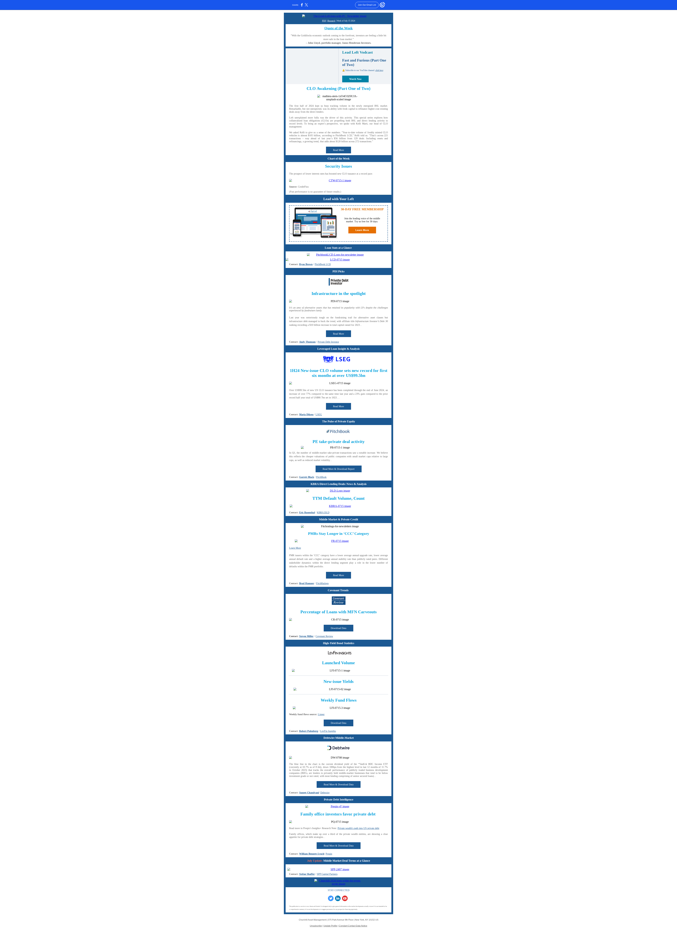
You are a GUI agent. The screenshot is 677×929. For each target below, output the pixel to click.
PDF (324, 21)
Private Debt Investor (328, 342)
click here (379, 70)
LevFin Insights (328, 731)
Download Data (338, 628)
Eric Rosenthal (307, 512)
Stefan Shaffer (307, 874)
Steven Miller (306, 636)
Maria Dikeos (306, 414)
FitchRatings (322, 583)
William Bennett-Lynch (311, 853)
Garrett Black (306, 477)
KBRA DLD (323, 512)
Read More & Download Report (339, 469)
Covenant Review (324, 636)
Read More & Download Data (338, 784)
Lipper (321, 714)
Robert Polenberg (308, 731)
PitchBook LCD (323, 264)
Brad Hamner (306, 583)
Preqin (329, 853)
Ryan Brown (306, 264)
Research (331, 21)
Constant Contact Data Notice (353, 926)
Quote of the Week (338, 28)
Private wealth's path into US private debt (358, 828)
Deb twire (325, 792)
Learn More (362, 230)
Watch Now (355, 79)
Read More (338, 150)
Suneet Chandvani (309, 792)
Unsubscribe (316, 926)
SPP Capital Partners (327, 874)
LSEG (319, 414)
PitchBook (321, 477)
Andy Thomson (307, 342)
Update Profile (330, 926)
